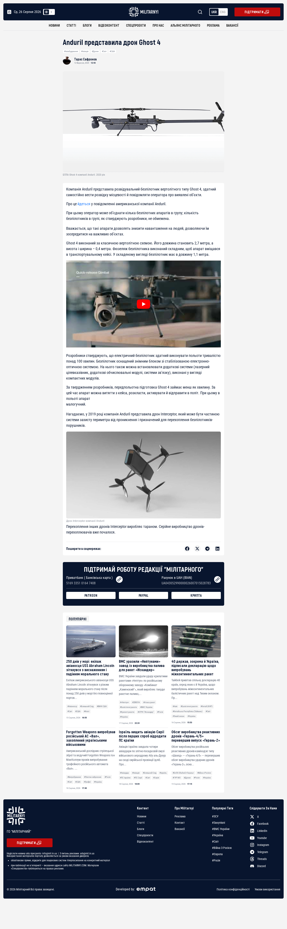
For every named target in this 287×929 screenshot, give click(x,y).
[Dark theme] (51, 11)
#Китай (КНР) (206, 706)
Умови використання (267, 889)
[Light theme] (46, 11)
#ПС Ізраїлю (125, 777)
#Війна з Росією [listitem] (222, 847)
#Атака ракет (149, 702)
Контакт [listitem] (180, 822)
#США (112, 51)
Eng (223, 12)
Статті (71, 25)
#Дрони (95, 51)
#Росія (160, 712)
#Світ (104, 51)
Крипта (196, 595)
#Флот (86, 711)
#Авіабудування (71, 51)
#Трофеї (87, 782)
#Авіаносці (72, 706)
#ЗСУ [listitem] (215, 816)
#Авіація (84, 51)
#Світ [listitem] (215, 841)
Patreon (90, 595)
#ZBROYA (136, 702)
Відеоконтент (108, 25)
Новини (54, 25)
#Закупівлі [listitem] (218, 822)
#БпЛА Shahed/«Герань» (183, 773)
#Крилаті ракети (127, 712)
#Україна (124, 717)
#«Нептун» (124, 702)
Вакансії (232, 25)
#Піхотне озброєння (92, 777)
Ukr (214, 12)
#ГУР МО (176, 777)
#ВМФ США (102, 706)
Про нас (158, 25)
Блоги (87, 25)
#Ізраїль (163, 773)
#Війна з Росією (204, 773)
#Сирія (156, 777)
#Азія (175, 706)
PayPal (144, 595)
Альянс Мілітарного (185, 25)
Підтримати (254, 12)
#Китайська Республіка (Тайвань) (187, 711)
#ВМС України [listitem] (220, 829)
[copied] (119, 579)
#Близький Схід (86, 706)
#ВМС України (146, 707)
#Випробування (74, 777)
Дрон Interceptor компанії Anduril (85, 520)
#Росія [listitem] (216, 860)
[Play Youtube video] (143, 304)
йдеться (84, 204)
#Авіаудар (124, 773)
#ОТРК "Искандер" (146, 712)
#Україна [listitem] (217, 835)
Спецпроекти (136, 25)
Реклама (213, 25)
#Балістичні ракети (128, 707)
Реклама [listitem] (180, 816)
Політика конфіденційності (233, 889)
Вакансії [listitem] (180, 829)
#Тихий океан (178, 716)
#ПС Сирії (138, 777)
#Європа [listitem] (217, 854)
